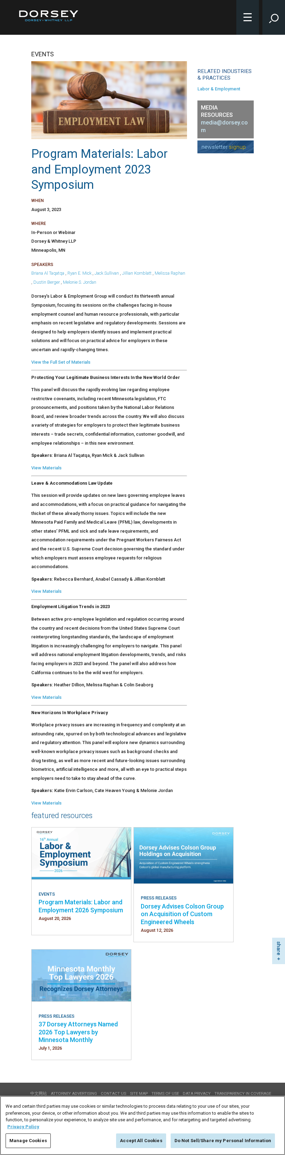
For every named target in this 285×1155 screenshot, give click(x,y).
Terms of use (165, 1093)
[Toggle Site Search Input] (273, 17)
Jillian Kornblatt (137, 273)
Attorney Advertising (74, 1093)
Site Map (139, 1093)
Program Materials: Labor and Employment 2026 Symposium (81, 905)
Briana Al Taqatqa (47, 273)
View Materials (46, 467)
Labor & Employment (218, 88)
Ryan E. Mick (79, 273)
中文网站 (38, 1093)
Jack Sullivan (107, 273)
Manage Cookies (28, 1140)
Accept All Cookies (141, 1140)
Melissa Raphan (170, 273)
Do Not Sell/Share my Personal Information (222, 1140)
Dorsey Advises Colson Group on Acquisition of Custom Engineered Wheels (182, 914)
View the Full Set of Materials (60, 362)
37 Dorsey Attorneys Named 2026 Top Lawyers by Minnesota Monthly (78, 1031)
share (279, 948)
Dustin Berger (46, 282)
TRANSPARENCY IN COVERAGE (242, 1093)
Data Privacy (197, 1093)
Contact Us (113, 1093)
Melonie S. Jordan (79, 282)
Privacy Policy (23, 1126)
